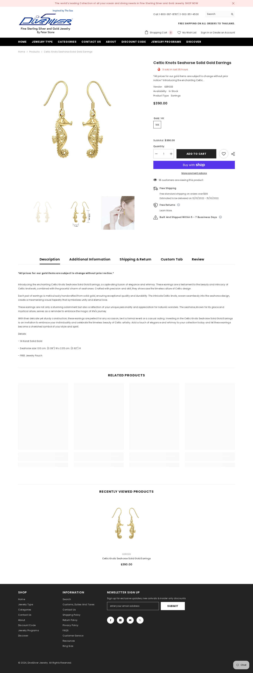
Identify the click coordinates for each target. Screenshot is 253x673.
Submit (172, 606)
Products (34, 51)
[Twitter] (140, 620)
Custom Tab (172, 259)
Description (50, 259)
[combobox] (217, 14)
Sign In (205, 32)
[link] (43, 459)
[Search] (220, 14)
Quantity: (159, 146)
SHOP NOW (191, 3)
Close (233, 3)
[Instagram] (120, 620)
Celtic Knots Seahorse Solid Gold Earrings (126, 558)
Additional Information (90, 259)
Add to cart (197, 154)
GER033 (168, 86)
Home (21, 51)
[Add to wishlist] (223, 153)
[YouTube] (130, 620)
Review (198, 259)
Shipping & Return (135, 259)
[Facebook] (110, 620)
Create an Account (224, 32)
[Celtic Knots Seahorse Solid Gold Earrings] (126, 524)
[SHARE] (231, 154)
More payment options (194, 173)
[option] (80, 122)
